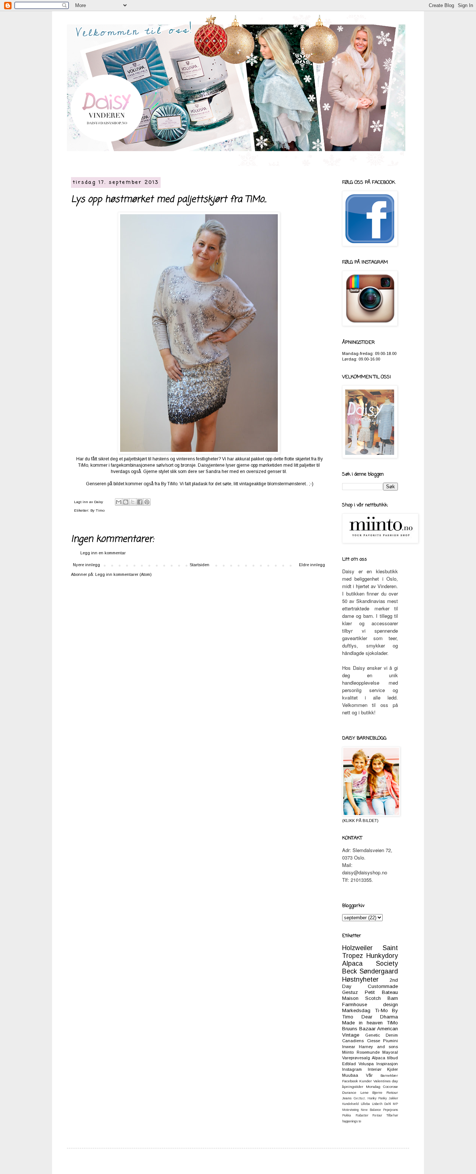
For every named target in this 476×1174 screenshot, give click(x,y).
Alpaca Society (370, 963)
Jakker (393, 1098)
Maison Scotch (361, 998)
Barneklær (389, 1075)
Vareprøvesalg (356, 1058)
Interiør (375, 1069)
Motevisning (350, 1110)
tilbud (392, 1058)
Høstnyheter (360, 979)
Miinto (348, 1052)
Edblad (349, 1064)
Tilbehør (392, 1115)
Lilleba (365, 1104)
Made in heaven (362, 1022)
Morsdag (373, 1087)
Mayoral (390, 1052)
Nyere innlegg (86, 564)
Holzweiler (357, 948)
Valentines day (385, 1081)
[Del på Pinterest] (147, 502)
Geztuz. (360, 1098)
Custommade (383, 986)
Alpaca (378, 1058)
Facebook (350, 1081)
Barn (392, 998)
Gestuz (350, 992)
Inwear (348, 1046)
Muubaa (350, 1075)
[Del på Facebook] (140, 502)
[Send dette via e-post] (118, 502)
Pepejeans (390, 1110)
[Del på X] (132, 502)
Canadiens (353, 1040)
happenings (350, 1121)
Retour (377, 1115)
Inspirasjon (387, 1064)
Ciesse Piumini (382, 1040)
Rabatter (362, 1115)
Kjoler (392, 1069)
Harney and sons (378, 1046)
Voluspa (366, 1064)
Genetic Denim (381, 1035)
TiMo (392, 1022)
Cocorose (390, 1087)
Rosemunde (368, 1052)
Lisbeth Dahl (381, 1104)
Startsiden (199, 564)
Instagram (352, 1069)
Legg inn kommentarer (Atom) (123, 574)
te (359, 1121)
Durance (349, 1092)
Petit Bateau (381, 992)
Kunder (365, 1081)
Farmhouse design (370, 1004)
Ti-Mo (381, 1010)
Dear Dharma (379, 1017)
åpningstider (352, 1087)
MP (395, 1104)
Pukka (346, 1115)
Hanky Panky (377, 1098)
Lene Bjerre (371, 1092)
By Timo (97, 510)
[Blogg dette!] (125, 502)
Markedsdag (356, 1010)
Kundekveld (350, 1104)
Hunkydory (382, 955)
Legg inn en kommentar (103, 553)
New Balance (371, 1110)
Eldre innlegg (312, 564)
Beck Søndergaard (370, 971)
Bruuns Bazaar (359, 1028)
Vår (369, 1075)
